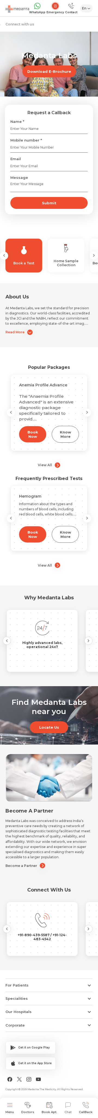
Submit (49, 203)
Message (19, 177)
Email (15, 159)
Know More (65, 434)
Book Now (32, 434)
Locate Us (49, 727)
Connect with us (19, 24)
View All (45, 465)
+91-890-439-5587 (34, 935)
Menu (9, 1112)
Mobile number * (26, 140)
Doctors (27, 1112)
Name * (17, 121)
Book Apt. (49, 1112)
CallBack (86, 1112)
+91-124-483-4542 (50, 937)
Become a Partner (21, 866)
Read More (14, 332)
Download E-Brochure (49, 71)
